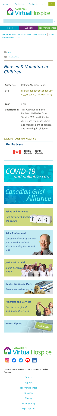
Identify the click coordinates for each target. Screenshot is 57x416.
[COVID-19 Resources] (28, 173)
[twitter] (21, 360)
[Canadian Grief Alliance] (28, 195)
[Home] (28, 8)
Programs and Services (18, 302)
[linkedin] (34, 360)
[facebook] (14, 360)
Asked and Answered (17, 211)
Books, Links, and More (19, 284)
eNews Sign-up (14, 323)
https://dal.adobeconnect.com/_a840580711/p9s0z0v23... (37, 94)
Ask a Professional (16, 233)
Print (9, 52)
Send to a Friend (14, 57)
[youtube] (27, 360)
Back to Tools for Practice (20, 138)
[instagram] (7, 360)
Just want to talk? (15, 262)
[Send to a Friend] (6, 57)
